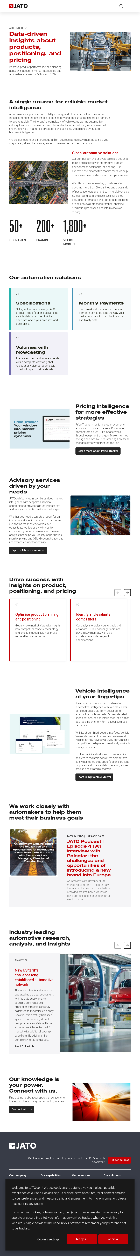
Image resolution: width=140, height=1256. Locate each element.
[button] (127, 592)
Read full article (24, 1046)
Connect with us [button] (21, 1109)
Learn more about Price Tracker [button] (98, 451)
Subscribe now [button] (119, 1160)
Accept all (81, 1239)
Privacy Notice (33, 1204)
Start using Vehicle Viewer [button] (94, 777)
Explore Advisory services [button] (28, 550)
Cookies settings (48, 1239)
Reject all (113, 1239)
